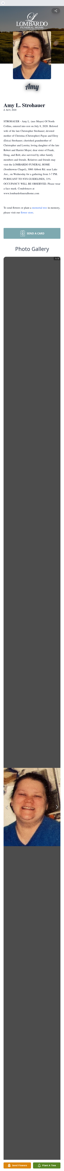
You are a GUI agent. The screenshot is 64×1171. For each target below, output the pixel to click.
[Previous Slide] (7, 807)
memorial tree (39, 207)
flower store (27, 212)
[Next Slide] (57, 807)
